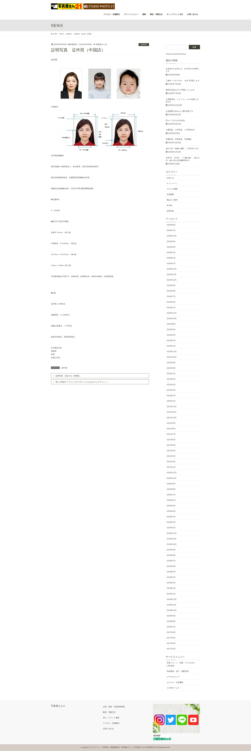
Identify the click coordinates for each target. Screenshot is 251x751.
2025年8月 (171, 241)
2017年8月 (171, 632)
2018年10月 (172, 610)
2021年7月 (171, 434)
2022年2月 (171, 395)
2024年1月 (171, 307)
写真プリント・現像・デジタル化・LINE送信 (181, 664)
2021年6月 (171, 440)
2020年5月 (171, 506)
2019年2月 (171, 588)
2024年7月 (171, 296)
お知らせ (170, 178)
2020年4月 (171, 511)
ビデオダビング (173, 677)
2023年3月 (171, 340)
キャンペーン (172, 183)
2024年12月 (172, 269)
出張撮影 (170, 194)
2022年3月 (171, 390)
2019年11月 (171, 539)
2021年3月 (171, 456)
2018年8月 (171, 621)
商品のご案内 (172, 200)
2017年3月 (171, 643)
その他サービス (173, 688)
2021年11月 (171, 412)
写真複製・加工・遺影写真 (178, 671)
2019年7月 (171, 561)
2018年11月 (171, 605)
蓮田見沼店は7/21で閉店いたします (180, 90)
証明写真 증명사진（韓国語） (68, 376)
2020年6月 (171, 500)
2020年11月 (171, 478)
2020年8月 (171, 489)
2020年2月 (171, 522)
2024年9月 (171, 285)
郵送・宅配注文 (109, 712)
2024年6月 (171, 302)
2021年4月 (171, 451)
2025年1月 (171, 263)
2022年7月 (171, 373)
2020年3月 (171, 517)
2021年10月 (172, 418)
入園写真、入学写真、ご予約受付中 (180, 130)
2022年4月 (171, 384)
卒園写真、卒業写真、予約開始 (178, 139)
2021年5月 (171, 445)
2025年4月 (171, 252)
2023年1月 (171, 346)
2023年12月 (172, 313)
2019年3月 (171, 583)
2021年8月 (171, 429)
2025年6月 (171, 247)
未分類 (169, 205)
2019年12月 (172, 533)
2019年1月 (171, 594)
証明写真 (144, 45)
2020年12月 (172, 473)
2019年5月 (171, 572)
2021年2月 (171, 462)
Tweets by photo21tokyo (176, 54)
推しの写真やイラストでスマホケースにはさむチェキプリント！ (82, 382)
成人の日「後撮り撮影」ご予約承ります (182, 148)
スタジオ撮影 (172, 189)
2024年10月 (172, 280)
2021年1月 (171, 467)
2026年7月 (171, 230)
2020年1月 (171, 528)
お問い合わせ (108, 729)
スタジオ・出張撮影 (175, 682)
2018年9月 (171, 616)
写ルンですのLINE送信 (175, 121)
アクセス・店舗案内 (111, 723)
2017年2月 (171, 649)
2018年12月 (172, 599)
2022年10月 (172, 357)
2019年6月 (171, 566)
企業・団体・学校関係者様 (114, 707)
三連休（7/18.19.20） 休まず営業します (182, 81)
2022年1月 (171, 401)
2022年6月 (171, 379)
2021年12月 (172, 406)
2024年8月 (171, 291)
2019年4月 (171, 577)
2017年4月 (171, 638)
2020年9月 (171, 484)
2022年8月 (171, 368)
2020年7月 (171, 495)
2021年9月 (171, 423)
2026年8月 (171, 225)
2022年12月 (172, 351)
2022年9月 (171, 363)
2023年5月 (171, 335)
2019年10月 (172, 544)
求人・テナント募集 (111, 718)
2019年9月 (171, 550)
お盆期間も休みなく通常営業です (179, 111)
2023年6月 (171, 329)
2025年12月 (172, 236)
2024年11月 (171, 274)
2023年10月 (172, 318)
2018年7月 (171, 627)
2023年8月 (171, 324)
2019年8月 (171, 555)
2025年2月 (171, 258)
